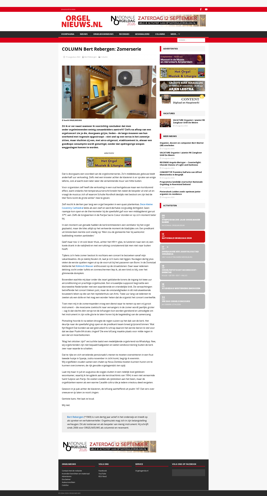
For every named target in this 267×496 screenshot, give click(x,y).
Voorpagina (67, 34)
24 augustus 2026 (181, 126)
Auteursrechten (68, 482)
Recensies (124, 34)
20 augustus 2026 (168, 178)
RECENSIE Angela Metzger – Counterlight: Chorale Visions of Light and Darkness (180, 163)
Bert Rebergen (90, 57)
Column (104, 57)
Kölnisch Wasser (84, 266)
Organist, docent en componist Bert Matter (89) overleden (182, 144)
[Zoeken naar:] (191, 40)
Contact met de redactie (72, 470)
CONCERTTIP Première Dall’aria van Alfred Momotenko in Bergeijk (181, 173)
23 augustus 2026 (168, 168)
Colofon (65, 485)
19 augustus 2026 (168, 187)
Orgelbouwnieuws (103, 34)
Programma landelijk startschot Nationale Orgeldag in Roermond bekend (181, 183)
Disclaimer (66, 479)
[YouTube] (206, 9)
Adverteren (66, 476)
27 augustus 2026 (168, 149)
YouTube (102, 473)
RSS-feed (103, 476)
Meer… (174, 34)
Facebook (103, 470)
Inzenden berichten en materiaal (76, 473)
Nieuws (84, 34)
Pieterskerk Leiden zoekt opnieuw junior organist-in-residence (180, 192)
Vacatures (169, 113)
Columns (160, 34)
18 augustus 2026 (168, 197)
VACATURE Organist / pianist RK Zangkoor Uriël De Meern (189, 121)
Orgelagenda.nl (141, 470)
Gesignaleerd (142, 34)
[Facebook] (200, 9)
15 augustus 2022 (73, 57)
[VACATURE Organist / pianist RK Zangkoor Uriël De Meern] (165, 123)
